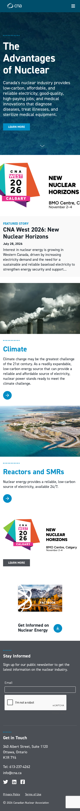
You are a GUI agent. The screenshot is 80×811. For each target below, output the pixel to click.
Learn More (16, 127)
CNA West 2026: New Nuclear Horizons (31, 233)
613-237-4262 (19, 766)
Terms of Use (33, 794)
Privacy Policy (11, 794)
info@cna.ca (12, 772)
